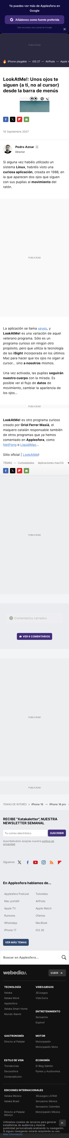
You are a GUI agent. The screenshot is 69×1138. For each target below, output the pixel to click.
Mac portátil (11, 901)
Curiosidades (26, 462)
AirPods (50, 61)
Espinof (40, 1022)
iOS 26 (40, 930)
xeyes (42, 328)
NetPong (9, 445)
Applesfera (10, 1003)
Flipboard (19, 119)
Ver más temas (16, 942)
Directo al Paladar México (14, 1113)
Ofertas (40, 915)
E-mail (26, 119)
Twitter (12, 119)
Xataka (8, 992)
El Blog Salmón (44, 1065)
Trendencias (11, 1065)
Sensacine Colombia (48, 1106)
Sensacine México (46, 1101)
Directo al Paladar (14, 1041)
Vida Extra (42, 998)
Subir (54, 972)
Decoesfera (11, 1071)
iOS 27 (36, 61)
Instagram (43, 862)
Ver (36, 636)
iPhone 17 (10, 930)
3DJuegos (42, 992)
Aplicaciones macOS (51, 462)
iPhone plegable (17, 61)
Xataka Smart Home (16, 1008)
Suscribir (57, 833)
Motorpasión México (48, 1111)
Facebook (5, 119)
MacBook (41, 922)
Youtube (35, 862)
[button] (26, 147)
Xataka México (12, 1095)
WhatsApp (10, 922)
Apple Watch (44, 908)
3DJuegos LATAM (46, 1095)
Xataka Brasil (11, 1101)
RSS (51, 862)
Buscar (64, 957)
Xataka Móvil (11, 998)
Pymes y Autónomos (48, 1071)
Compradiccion (13, 1076)
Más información (13, 1134)
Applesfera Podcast (16, 893)
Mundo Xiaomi (12, 1014)
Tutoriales (42, 893)
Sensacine (42, 1017)
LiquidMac (28, 445)
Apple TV (10, 908)
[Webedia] (15, 975)
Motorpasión (43, 1041)
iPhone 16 (37, 804)
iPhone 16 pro (58, 804)
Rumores (9, 915)
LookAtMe (30, 455)
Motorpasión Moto (47, 1046)
